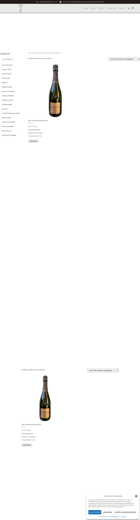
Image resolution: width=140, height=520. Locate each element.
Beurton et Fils (7, 74)
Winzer (101, 8)
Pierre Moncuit (7, 131)
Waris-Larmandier (8, 91)
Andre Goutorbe (7, 100)
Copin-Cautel (6, 69)
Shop (93, 8)
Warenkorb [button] (33, 141)
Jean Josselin (6, 117)
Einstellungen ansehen (125, 512)
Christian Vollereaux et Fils (11, 113)
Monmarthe (6, 78)
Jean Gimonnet (7, 65)
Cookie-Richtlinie (103, 516)
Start (29, 53)
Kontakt (122, 8)
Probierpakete (7, 104)
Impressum (124, 516)
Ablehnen (107, 512)
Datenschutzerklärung (114, 516)
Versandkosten (35, 129)
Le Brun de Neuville (8, 122)
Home (86, 8)
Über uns (112, 8)
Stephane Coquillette (9, 135)
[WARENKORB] (131, 8)
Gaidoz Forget (7, 87)
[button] (136, 496)
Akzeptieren (94, 512)
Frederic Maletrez (8, 96)
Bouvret (4, 82)
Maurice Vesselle (7, 126)
